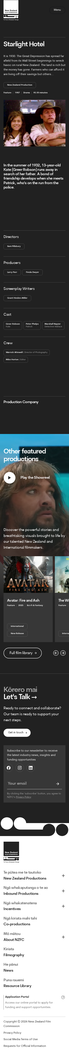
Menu (57, 10)
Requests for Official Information (25, 1046)
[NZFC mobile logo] (11, 10)
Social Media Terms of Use (21, 1039)
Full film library (21, 653)
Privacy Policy (23, 797)
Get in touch (16, 732)
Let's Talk (20, 697)
